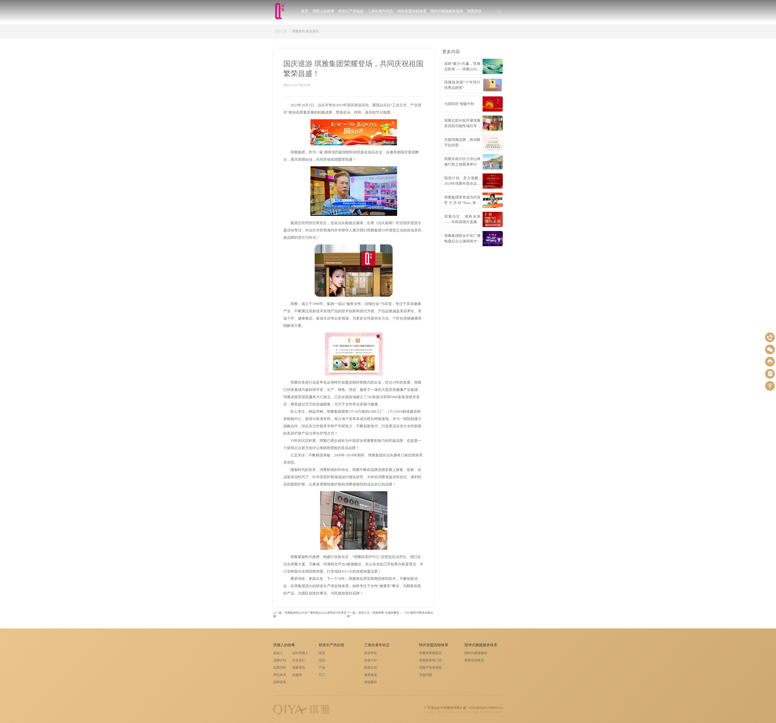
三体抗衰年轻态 (380, 11)
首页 (304, 11)
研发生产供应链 (351, 11)
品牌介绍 (279, 660)
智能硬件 (370, 682)
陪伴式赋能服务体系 (446, 11)
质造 (322, 660)
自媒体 (297, 675)
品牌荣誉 (279, 682)
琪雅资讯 (474, 11)
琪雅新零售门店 (430, 660)
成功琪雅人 (300, 653)
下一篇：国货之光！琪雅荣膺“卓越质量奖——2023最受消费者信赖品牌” (390, 614)
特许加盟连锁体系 (411, 11)
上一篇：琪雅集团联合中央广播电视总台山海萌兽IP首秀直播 (310, 614)
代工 (322, 675)
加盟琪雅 (425, 675)
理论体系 (279, 675)
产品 (322, 667)
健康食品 (370, 675)
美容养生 (370, 653)
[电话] (770, 337)
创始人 (278, 653)
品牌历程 (279, 667)
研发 (322, 653)
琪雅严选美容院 (430, 667)
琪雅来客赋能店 (430, 653)
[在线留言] (770, 374)
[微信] (770, 349)
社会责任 (298, 660)
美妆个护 (370, 660)
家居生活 (370, 667)
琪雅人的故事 (323, 11)
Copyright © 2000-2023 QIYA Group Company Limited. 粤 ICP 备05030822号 (463, 712)
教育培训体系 (474, 660)
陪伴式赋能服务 (476, 653)
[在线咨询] (770, 361)
